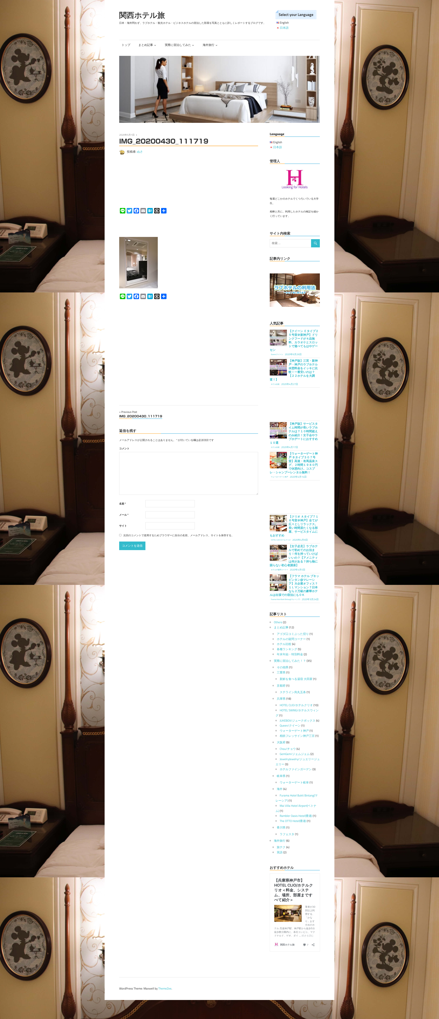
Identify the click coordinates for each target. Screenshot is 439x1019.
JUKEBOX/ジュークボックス (297, 720)
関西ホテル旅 (142, 15)
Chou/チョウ (288, 749)
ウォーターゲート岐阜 (294, 782)
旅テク (281, 847)
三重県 (281, 672)
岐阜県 (281, 776)
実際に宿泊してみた (178, 45)
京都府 (281, 685)
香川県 (281, 827)
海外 (280, 789)
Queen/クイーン (290, 725)
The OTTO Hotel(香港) (293, 821)
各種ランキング (287, 649)
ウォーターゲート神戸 (294, 730)
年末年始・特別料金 (290, 654)
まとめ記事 (145, 45)
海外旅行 (208, 45)
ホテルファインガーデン (296, 769)
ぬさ (140, 151)
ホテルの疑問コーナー (291, 639)
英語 (280, 852)
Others (278, 622)
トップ (126, 45)
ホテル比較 (284, 644)
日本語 (284, 28)
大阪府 (281, 742)
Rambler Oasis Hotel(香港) (296, 816)
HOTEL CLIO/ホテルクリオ (296, 705)
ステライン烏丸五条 (293, 692)
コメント (124, 448)
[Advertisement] (188, 181)
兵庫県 (281, 698)
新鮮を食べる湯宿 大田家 (296, 679)
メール (123, 515)
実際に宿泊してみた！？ (290, 661)
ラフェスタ (287, 834)
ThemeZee (164, 988)
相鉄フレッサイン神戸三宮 (297, 736)
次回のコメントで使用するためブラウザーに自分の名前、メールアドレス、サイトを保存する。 (178, 535)
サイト (123, 526)
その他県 (282, 667)
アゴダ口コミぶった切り (293, 634)
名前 (122, 504)
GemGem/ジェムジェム (295, 754)
